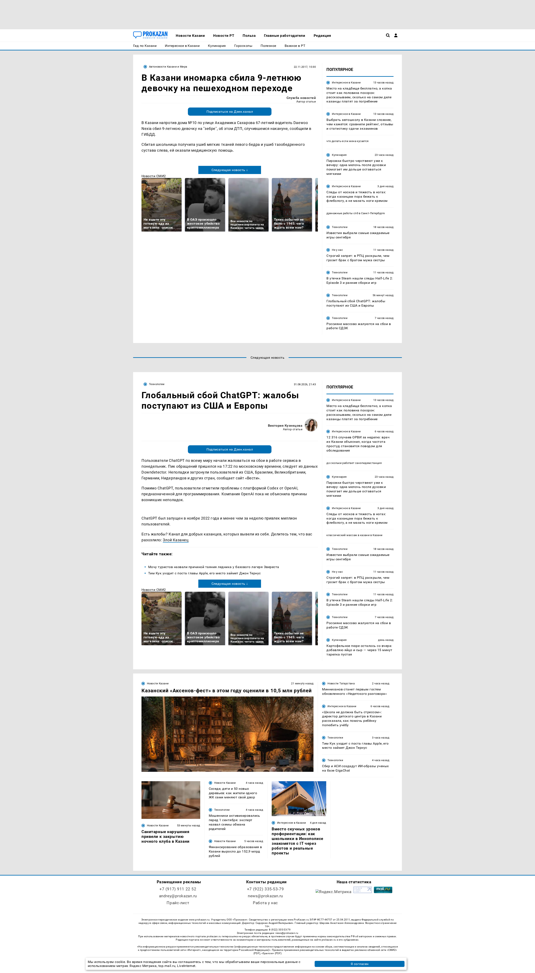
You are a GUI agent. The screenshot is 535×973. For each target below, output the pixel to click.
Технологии (340, 227)
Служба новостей (301, 98)
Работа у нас (265, 902)
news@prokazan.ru (265, 896)
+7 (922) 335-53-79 (265, 889)
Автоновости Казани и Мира (168, 66)
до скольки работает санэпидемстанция (354, 463)
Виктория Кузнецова (285, 426)
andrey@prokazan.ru (178, 896)
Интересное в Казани (346, 82)
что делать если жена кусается (347, 141)
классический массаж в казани (348, 535)
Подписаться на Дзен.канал (229, 112)
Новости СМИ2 (153, 176)
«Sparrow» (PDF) (271, 953)
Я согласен (360, 964)
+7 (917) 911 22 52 (177, 889)
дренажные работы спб (342, 213)
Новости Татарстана (341, 683)
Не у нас (337, 249)
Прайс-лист (178, 902)
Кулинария (339, 154)
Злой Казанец (176, 540)
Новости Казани (158, 683)
